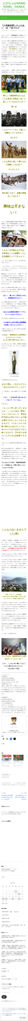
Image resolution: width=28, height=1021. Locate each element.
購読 (4, 997)
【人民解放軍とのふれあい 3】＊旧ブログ (6, 763)
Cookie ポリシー (8, 1015)
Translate (12, 870)
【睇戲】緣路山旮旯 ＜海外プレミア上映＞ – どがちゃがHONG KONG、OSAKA (13, 955)
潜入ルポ (17, 784)
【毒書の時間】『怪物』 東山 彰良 (10, 911)
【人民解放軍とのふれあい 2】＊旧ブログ (18, 763)
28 (19, 898)
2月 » (7, 903)
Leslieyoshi (13, 30)
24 (6, 898)
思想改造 (13, 784)
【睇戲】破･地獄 (5, 918)
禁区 (21, 784)
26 (12, 898)
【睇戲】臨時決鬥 (5, 921)
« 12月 (3, 903)
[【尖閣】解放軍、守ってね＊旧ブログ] (6, 771)
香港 (5, 783)
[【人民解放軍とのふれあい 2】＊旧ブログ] (18, 758)
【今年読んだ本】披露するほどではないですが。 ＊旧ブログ (7, 797)
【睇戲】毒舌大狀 (5, 935)
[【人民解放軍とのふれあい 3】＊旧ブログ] (6, 758)
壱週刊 (8, 784)
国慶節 (4, 784)
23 (3, 898)
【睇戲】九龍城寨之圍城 (7, 940)
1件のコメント (22, 30)
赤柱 (24, 784)
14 (19, 893)
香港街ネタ (8, 783)
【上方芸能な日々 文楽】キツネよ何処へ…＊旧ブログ (21, 797)
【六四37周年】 (5, 915)
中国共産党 (18, 783)
